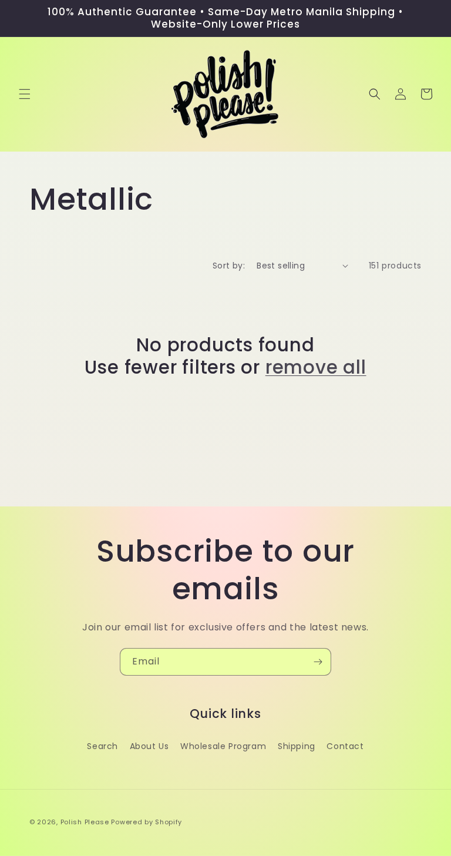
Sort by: (229, 265)
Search (102, 746)
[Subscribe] (318, 662)
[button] (25, 94)
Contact (345, 746)
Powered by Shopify (146, 822)
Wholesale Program (223, 746)
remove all (315, 367)
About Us (149, 746)
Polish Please (84, 822)
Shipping (296, 746)
